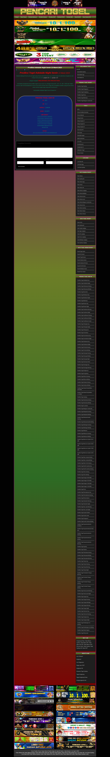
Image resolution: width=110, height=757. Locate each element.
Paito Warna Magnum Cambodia (84, 202)
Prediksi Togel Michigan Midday (84, 427)
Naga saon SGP (80, 665)
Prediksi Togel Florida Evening (83, 347)
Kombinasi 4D (80, 144)
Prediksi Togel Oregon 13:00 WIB (84, 486)
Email (47, 159)
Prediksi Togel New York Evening (84, 463)
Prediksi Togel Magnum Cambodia (84, 100)
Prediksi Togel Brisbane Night (83, 297)
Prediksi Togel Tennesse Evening (84, 552)
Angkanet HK (79, 668)
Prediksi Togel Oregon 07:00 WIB (84, 480)
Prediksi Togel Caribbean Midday (84, 318)
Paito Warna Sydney (81, 208)
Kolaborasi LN (80, 147)
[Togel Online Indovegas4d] (76, 746)
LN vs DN (79, 141)
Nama (18, 159)
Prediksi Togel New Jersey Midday (84, 460)
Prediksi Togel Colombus (82, 332)
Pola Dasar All (80, 129)
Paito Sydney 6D (80, 178)
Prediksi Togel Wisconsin (82, 633)
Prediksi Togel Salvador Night (83, 503)
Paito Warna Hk (80, 187)
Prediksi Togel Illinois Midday (83, 379)
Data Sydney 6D (87, 17)
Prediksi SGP (52, 17)
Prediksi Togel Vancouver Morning (84, 590)
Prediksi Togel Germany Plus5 (83, 361)
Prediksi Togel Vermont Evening (84, 614)
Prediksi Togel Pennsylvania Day (84, 492)
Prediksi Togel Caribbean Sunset (84, 321)
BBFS (78, 109)
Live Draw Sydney (81, 167)
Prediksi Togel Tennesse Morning (84, 558)
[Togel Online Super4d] (55, 35)
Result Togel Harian (81, 257)
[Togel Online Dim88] (55, 29)
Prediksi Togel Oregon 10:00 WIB (84, 483)
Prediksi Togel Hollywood (82, 370)
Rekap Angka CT (81, 120)
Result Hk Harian (80, 254)
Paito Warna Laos (81, 199)
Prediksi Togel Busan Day (82, 303)
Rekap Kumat (80, 118)
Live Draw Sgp (80, 164)
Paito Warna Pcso (81, 205)
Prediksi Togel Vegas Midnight (83, 602)
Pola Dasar (79, 132)
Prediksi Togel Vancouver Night (84, 593)
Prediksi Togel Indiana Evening (83, 382)
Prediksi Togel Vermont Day (83, 611)
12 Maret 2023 (20, 69)
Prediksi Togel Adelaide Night (83, 283)
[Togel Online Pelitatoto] (55, 54)
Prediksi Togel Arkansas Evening (84, 286)
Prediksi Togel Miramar (82, 430)
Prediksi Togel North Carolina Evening (85, 468)
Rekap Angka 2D (81, 126)
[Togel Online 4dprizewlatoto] (34, 733)
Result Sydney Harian (81, 260)
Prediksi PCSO (61, 17)
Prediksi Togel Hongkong (82, 92)
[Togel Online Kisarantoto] (55, 48)
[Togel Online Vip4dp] (76, 701)
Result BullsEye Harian (82, 268)
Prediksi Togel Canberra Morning (84, 309)
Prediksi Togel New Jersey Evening (84, 457)
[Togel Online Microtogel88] (34, 688)
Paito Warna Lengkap (82, 190)
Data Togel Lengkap (81, 228)
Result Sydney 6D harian (82, 263)
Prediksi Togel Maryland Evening (84, 411)
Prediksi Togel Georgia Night (83, 359)
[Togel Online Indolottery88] (76, 720)
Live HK (78, 69)
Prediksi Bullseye (33, 17)
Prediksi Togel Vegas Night (83, 608)
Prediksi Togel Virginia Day (83, 616)
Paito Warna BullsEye (81, 193)
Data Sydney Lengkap (82, 242)
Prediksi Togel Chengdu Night (83, 326)
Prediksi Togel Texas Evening (83, 564)
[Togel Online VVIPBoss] (55, 22)
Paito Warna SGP (39, 752)
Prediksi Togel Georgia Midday (84, 356)
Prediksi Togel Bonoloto (82, 291)
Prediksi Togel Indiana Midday (83, 385)
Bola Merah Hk (80, 77)
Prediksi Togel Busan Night (83, 306)
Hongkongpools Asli (81, 680)
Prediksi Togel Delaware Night (83, 344)
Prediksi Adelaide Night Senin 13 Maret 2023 (45, 67)
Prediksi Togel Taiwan (82, 549)
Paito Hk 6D (79, 184)
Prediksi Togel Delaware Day (83, 341)
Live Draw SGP (25, 754)
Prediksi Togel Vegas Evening (83, 599)
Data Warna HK (84, 642)
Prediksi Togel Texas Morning (83, 567)
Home (16, 17)
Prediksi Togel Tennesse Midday (84, 555)
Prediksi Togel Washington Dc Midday (85, 627)
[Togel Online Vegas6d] (34, 707)
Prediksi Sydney (43, 17)
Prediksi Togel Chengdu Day (83, 324)
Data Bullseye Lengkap (82, 239)
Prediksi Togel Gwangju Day (83, 364)
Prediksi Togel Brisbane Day (83, 294)
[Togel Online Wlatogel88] (34, 726)
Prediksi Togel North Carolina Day (84, 466)
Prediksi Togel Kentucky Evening (84, 399)
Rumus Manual (80, 115)
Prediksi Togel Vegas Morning (83, 605)
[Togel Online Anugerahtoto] (76, 714)
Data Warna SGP (88, 644)
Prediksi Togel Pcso (81, 95)
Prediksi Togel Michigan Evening (84, 424)
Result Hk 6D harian (81, 265)
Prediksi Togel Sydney (82, 86)
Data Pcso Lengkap (81, 236)
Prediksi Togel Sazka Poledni (83, 512)
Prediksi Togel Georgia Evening (84, 353)
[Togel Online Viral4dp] (55, 61)
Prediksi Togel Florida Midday (83, 350)
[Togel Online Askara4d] (34, 714)
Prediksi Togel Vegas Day (82, 596)
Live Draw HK (80, 161)
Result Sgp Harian (81, 251)
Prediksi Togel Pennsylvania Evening (85, 495)
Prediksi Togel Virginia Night (83, 619)
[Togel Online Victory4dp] (34, 695)
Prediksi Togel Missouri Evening (84, 433)
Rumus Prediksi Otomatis (82, 112)
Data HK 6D (65, 752)
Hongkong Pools (80, 641)
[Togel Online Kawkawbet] (34, 701)
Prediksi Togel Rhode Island (83, 498)
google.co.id (55, 77)
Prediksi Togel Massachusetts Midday (85, 421)
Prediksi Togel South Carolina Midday (85, 521)
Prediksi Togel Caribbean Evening (84, 315)
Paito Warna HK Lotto (49, 754)
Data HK (47, 752)
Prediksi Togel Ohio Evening (83, 471)
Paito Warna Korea (81, 196)
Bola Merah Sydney (81, 71)
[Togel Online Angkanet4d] (76, 726)
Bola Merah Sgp (80, 74)
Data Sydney (87, 646)
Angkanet (78, 659)
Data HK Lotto (59, 754)
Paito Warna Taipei (81, 210)
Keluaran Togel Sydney (82, 671)
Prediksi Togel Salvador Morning (84, 500)
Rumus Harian (80, 153)
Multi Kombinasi (80, 138)
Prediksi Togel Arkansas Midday (84, 289)
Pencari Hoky (79, 646)
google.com (46, 77)
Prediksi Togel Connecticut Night (84, 338)
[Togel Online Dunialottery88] (76, 707)
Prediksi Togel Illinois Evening (83, 376)
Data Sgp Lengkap (81, 231)
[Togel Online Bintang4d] (34, 720)
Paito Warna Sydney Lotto (36, 754)
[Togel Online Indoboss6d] (76, 688)
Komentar (27, 69)
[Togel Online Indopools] (76, 733)
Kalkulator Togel (80, 150)
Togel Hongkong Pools (81, 677)
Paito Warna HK (20, 752)
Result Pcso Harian (81, 271)
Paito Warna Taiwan (81, 213)
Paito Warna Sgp (81, 181)
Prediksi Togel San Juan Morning (84, 506)
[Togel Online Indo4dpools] (34, 746)
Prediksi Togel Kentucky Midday (84, 402)
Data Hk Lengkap (81, 234)
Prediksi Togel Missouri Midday (84, 436)
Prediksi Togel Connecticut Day (84, 335)
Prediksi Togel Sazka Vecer (83, 515)
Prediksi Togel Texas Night (83, 569)
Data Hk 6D (78, 17)
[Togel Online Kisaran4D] (55, 42)
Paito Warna (23, 17)
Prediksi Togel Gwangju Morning (84, 367)
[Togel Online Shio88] (76, 739)
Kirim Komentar (21, 166)
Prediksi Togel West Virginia (83, 630)
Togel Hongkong (80, 674)
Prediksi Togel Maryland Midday (84, 414)
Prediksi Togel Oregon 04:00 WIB (84, 477)
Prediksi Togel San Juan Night (83, 509)
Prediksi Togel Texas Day (82, 561)
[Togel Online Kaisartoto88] (34, 739)
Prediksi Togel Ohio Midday (83, 474)
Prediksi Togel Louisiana (82, 405)
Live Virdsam (79, 656)
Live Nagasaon (80, 662)
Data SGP (85, 648)
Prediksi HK (70, 17)
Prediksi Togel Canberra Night (83, 312)
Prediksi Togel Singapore (82, 89)
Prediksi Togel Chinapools (83, 329)
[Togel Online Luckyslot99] (76, 695)
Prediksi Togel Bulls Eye (82, 97)
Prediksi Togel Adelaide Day (83, 280)
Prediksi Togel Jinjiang (82, 397)
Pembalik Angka (80, 135)
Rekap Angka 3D (81, 123)
